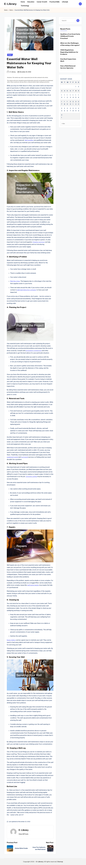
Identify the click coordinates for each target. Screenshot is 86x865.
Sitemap (60, 862)
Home (10, 54)
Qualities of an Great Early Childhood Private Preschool (70, 36)
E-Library (10, 3)
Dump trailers (11, 640)
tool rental (24, 457)
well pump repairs (33, 585)
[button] (23, 834)
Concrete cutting (31, 476)
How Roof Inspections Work (68, 60)
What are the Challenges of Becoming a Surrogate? (70, 44)
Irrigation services (38, 242)
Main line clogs (15, 281)
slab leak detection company (26, 290)
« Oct (63, 123)
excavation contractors (33, 350)
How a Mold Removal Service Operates (67, 67)
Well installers (29, 140)
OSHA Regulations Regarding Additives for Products (69, 52)
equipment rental (12, 457)
